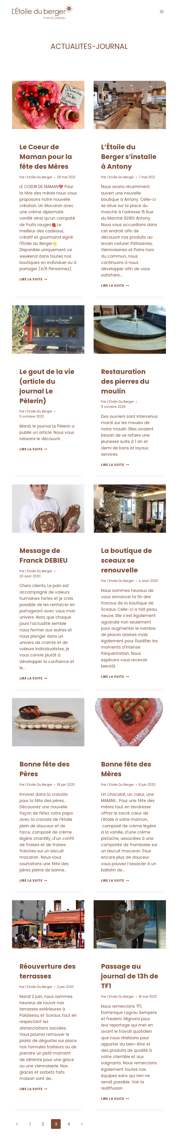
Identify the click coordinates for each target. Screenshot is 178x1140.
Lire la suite (33, 279)
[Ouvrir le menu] (161, 11)
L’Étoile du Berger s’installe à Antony (128, 157)
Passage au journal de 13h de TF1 (129, 976)
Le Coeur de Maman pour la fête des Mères (45, 157)
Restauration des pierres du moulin (125, 381)
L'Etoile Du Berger (38, 177)
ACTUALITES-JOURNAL (37, 138)
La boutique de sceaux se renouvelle (126, 560)
